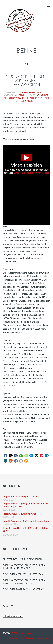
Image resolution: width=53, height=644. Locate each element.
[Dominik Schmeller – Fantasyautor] (19, 20)
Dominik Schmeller (21, 633)
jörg (37, 98)
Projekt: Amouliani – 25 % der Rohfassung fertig (26, 521)
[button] (5, 455)
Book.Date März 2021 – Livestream (23, 589)
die (5, 98)
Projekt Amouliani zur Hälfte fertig (19, 514)
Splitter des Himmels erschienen (22, 559)
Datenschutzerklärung (19, 639)
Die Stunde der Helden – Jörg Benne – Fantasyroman (26, 80)
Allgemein (21, 95)
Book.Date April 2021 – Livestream (23, 574)
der (46, 95)
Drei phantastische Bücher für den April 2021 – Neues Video (24, 582)
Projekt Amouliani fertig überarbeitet (20, 496)
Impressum (44, 639)
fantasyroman (16, 98)
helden (30, 98)
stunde (45, 98)
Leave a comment (28, 101)
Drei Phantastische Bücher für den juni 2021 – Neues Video (24, 567)
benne (39, 95)
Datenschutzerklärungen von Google (31, 173)
